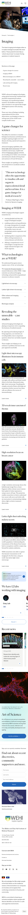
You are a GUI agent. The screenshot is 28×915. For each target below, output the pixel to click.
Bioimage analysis (8, 304)
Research (4, 35)
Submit (14, 784)
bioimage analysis (13, 153)
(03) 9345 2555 (5, 840)
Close (24, 911)
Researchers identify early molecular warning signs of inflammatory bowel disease (12, 657)
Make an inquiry (7, 573)
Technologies (11, 35)
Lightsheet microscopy (9, 283)
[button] (25, 3)
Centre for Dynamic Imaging (12, 269)
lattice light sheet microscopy (10, 149)
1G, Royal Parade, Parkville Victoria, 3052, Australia (8, 836)
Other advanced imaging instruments (10, 296)
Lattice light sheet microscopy (12, 289)
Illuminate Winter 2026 (8, 806)
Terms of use (13, 913)
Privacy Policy (4, 913)
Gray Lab (6, 603)
